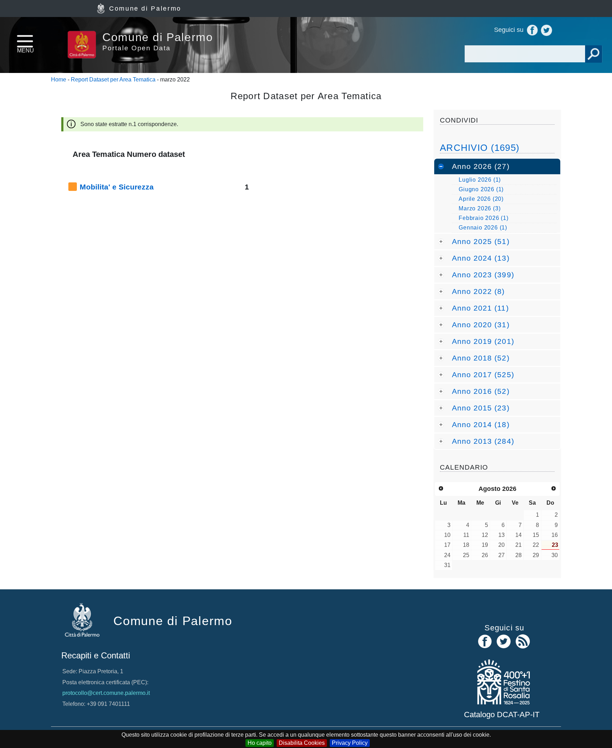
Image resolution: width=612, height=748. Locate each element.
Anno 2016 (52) (481, 391)
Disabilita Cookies (302, 743)
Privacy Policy (350, 743)
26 (485, 555)
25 (466, 555)
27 (501, 555)
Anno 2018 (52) (481, 358)
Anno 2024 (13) (481, 258)
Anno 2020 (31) (481, 325)
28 (518, 555)
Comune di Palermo (145, 8)
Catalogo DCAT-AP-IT (501, 714)
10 (447, 535)
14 (518, 535)
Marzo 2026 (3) (479, 208)
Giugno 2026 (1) (481, 189)
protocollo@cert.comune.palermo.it (106, 693)
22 (536, 545)
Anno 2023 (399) (483, 275)
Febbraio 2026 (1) (484, 218)
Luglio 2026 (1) (480, 180)
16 (554, 535)
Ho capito (260, 743)
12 (485, 535)
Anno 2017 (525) (483, 374)
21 (518, 545)
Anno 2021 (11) (480, 308)
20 (501, 545)
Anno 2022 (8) (478, 291)
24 (447, 555)
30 (554, 555)
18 (466, 545)
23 (555, 545)
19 (485, 545)
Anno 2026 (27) (481, 166)
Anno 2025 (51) (481, 241)
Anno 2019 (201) (483, 341)
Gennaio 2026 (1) (483, 228)
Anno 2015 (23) (481, 408)
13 (501, 535)
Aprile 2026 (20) (481, 199)
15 (536, 535)
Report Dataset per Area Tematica (113, 79)
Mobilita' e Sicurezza (117, 187)
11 (466, 535)
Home (58, 79)
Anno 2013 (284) (483, 441)
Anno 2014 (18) (481, 424)
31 (447, 565)
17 (447, 545)
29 (536, 555)
